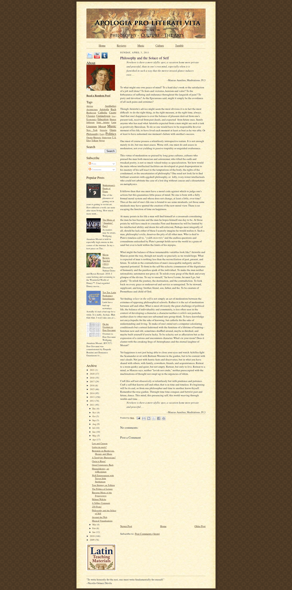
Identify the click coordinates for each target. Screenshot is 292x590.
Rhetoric (97, 137)
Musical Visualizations (102, 520)
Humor (113, 119)
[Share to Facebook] (159, 418)
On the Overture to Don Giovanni (109, 327)
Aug (94, 424)
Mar (94, 524)
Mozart (102, 126)
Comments (96, 169)
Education (103, 119)
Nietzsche (103, 130)
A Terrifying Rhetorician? (104, 457)
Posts (93, 163)
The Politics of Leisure (102, 488)
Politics (110, 133)
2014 (92, 393)
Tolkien (94, 140)
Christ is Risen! (99, 461)
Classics (90, 116)
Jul (94, 427)
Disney (114, 116)
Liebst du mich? (99, 447)
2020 (92, 373)
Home (102, 45)
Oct (94, 416)
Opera (113, 130)
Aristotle (104, 109)
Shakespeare (106, 137)
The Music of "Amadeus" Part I (108, 222)
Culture (160, 45)
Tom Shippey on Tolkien (103, 485)
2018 (92, 377)
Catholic (102, 112)
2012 (92, 400)
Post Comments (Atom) (147, 533)
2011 (92, 404)
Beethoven (91, 112)
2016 (92, 385)
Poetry (102, 134)
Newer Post (126, 526)
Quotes (89, 137)
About (90, 62)
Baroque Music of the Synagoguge (102, 494)
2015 (92, 389)
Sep (94, 420)
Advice (89, 105)
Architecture (92, 109)
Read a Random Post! (98, 95)
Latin (113, 122)
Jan (94, 532)
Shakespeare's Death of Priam (108, 188)
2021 (92, 369)
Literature (91, 126)
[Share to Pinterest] (164, 418)
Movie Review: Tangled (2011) (106, 259)
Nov (94, 412)
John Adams (103, 122)
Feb (94, 528)
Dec (94, 408)
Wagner (102, 140)
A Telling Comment (101, 502)
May (94, 435)
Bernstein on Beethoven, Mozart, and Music (103, 452)
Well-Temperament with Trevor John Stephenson (103, 478)
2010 (92, 536)
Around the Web (99, 517)
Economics (91, 119)
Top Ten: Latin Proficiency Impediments (109, 295)
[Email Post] (138, 418)
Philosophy (92, 134)
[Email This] (144, 418)
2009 (92, 539)
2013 (92, 396)
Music (140, 45)
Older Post (200, 526)
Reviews (121, 45)
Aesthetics (110, 106)
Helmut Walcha (99, 499)
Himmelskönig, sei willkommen (100, 470)
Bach (113, 109)
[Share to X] (154, 418)
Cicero (112, 112)
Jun (94, 431)
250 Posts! (97, 506)
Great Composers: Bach (102, 464)
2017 (92, 381)
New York (92, 130)
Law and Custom (99, 443)
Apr (94, 439)
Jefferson (90, 122)
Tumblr (179, 45)
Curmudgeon (103, 116)
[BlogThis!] (149, 418)
